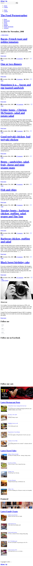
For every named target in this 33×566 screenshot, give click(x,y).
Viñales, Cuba (10, 489)
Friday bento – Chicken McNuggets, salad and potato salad (14, 112)
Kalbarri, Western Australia (13, 454)
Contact (6, 7)
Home (5, 19)
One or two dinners (11, 64)
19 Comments (19, 104)
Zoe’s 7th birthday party (12, 541)
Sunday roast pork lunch (12, 515)
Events (5, 23)
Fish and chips (8, 189)
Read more (3, 56)
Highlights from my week (13, 423)
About (5, 5)
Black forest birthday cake (15, 262)
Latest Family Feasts (9, 511)
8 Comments (19, 184)
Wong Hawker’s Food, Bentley (14, 432)
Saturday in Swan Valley (12, 440)
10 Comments (19, 277)
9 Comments (19, 131)
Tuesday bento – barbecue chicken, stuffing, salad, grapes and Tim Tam (15, 213)
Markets (6, 25)
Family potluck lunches (12, 532)
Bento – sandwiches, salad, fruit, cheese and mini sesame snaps (15, 164)
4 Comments (19, 79)
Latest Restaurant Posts (10, 402)
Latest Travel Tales (8, 451)
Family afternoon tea (12, 523)
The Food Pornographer (14, 15)
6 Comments (19, 58)
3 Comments (19, 233)
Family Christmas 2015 (12, 549)
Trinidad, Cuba (11, 471)
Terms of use (15, 562)
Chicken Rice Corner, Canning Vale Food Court (17, 405)
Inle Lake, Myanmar (12, 480)
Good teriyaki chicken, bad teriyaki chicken (15, 138)
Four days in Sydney (12, 462)
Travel (5, 22)
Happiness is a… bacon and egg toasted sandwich (16, 86)
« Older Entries (4, 35)
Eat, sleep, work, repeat (12, 414)
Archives (6, 28)
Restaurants (7, 21)
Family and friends (8, 26)
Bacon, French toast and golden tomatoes (14, 40)
